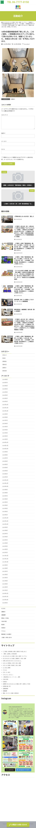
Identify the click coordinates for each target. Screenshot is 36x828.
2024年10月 (5, 448)
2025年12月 (5, 404)
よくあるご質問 (6, 667)
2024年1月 (5, 477)
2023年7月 (5, 496)
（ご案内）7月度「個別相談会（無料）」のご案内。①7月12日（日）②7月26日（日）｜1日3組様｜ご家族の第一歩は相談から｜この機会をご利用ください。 (24, 260)
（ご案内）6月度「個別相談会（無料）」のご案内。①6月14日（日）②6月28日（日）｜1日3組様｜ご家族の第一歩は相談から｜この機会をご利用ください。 (24, 289)
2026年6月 (5, 385)
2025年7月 (5, 420)
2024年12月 (5, 442)
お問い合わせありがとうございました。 (12, 660)
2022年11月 (5, 521)
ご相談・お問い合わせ (6, 637)
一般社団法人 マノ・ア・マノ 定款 (11, 677)
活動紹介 (13, 99)
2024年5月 (5, 464)
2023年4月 (5, 505)
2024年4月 (5, 467)
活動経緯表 (5, 688)
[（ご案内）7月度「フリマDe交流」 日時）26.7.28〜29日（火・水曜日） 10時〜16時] (25, 743)
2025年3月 (5, 433)
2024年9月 (5, 452)
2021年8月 (5, 568)
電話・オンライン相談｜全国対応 (11, 693)
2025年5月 (5, 426)
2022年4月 (5, 543)
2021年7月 (5, 571)
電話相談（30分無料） (6, 634)
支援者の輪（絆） (7, 686)
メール (3, 141)
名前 (3, 133)
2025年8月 (5, 417)
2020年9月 (5, 603)
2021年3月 (5, 584)
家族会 (4, 358)
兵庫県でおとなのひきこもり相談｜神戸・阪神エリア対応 (16, 684)
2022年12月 (5, 518)
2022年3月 (5, 546)
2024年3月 (5, 470)
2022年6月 (5, 536)
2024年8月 (5, 455)
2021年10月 (5, 562)
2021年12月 (5, 555)
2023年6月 (5, 499)
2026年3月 (5, 395)
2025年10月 (5, 411)
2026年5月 (5, 389)
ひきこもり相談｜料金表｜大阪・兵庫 (12, 665)
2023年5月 (5, 502)
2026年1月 (5, 401)
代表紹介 (3, 627)
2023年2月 (5, 511)
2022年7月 (5, 533)
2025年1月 (5, 439)
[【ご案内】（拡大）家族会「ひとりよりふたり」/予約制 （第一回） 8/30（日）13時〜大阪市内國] (10, 759)
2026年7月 (5, 382)
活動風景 (3, 615)
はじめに (3, 608)
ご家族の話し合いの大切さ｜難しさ (24, 216)
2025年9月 (5, 414)
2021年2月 (5, 587)
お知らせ (4, 355)
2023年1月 (5, 514)
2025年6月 (5, 423)
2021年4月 (5, 581)
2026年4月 (5, 392)
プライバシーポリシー (8, 674)
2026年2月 (5, 398)
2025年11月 (5, 407)
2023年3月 (5, 508)
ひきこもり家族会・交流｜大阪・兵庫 (12, 663)
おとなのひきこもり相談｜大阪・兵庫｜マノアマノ (15, 656)
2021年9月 (5, 565)
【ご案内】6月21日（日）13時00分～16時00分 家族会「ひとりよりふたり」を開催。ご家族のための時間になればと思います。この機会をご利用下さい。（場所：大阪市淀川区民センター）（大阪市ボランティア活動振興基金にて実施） (24, 324)
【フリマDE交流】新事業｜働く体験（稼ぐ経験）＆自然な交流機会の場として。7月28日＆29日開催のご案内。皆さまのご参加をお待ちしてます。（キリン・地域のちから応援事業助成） (24, 275)
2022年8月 (5, 530)
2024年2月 (5, 473)
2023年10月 (5, 486)
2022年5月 (5, 540)
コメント (4, 115)
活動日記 (4, 364)
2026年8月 (5, 379)
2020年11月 (5, 596)
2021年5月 (5, 577)
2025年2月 (5, 436)
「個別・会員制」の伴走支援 (10, 654)
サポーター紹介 (6, 672)
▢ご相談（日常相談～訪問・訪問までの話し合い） (15, 651)
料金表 (2, 624)
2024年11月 (5, 445)
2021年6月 (5, 574)
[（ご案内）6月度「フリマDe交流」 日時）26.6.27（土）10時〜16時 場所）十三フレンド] (25, 759)
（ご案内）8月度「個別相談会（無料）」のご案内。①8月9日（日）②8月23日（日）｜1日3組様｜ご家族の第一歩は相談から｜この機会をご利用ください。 (24, 247)
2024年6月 (5, 461)
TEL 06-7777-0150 (18, 2)
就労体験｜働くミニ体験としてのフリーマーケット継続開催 (24, 300)
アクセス (3, 631)
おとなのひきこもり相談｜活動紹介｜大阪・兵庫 (14, 658)
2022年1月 (5, 552)
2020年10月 (5, 599)
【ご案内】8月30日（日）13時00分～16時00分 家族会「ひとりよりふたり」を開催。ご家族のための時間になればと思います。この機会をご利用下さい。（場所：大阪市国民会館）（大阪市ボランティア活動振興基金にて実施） (24, 231)
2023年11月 (5, 483)
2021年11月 (5, 558)
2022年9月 (5, 527)
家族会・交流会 (5, 618)
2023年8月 (5, 492)
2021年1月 (5, 590)
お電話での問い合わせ (19, 825)
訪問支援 (4, 370)
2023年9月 (5, 489)
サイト (3, 149)
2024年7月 (5, 458)
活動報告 (4, 361)
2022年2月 (5, 549)
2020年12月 (5, 593)
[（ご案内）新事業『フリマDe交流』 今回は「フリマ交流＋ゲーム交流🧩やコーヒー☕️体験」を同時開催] (10, 727)
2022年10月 (5, 524)
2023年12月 (5, 480)
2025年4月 (5, 430)
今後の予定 (4, 621)
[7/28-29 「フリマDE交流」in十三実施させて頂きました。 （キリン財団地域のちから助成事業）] (25, 727)
